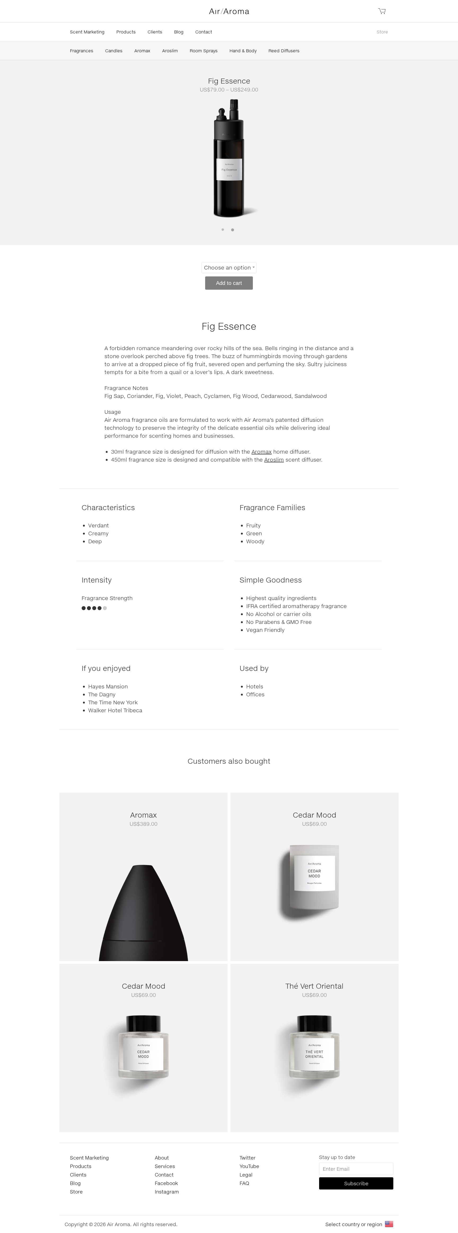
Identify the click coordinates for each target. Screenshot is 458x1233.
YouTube (249, 1166)
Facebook (166, 1183)
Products (126, 31)
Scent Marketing (87, 31)
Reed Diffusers (284, 50)
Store (382, 31)
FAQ (244, 1183)
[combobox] (229, 267)
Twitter (248, 1158)
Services (165, 1166)
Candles (113, 50)
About (162, 1158)
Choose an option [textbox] (227, 267)
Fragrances (81, 50)
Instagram (167, 1192)
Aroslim (170, 50)
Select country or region (353, 1224)
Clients (155, 31)
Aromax (142, 50)
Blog (178, 31)
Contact (203, 31)
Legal (246, 1175)
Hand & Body (243, 50)
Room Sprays (204, 50)
